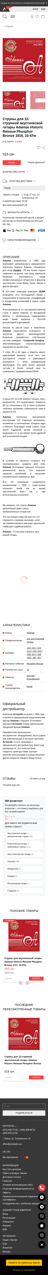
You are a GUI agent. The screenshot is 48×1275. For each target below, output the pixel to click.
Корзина (7, 1225)
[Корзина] (43, 16)
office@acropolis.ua (12, 1144)
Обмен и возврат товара (15, 1173)
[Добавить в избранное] (38, 147)
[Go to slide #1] (14, 100)
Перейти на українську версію (24, 1262)
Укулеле (13, 861)
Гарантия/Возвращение (21, 240)
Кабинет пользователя (17, 1210)
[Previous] (20, 983)
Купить (11, 162)
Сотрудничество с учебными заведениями (24, 1203)
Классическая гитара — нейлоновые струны (19, 845)
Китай (29, 686)
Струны (9, 26)
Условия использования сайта (18, 1185)
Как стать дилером (12, 1169)
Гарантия (7, 1181)
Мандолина (14, 869)
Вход (5, 1214)
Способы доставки (20, 181)
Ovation (17, 270)
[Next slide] (41, 60)
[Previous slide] (7, 60)
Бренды (7, 1251)
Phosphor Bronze (35, 664)
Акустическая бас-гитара (20, 854)
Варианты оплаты (18, 212)
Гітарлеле (13, 891)
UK (4, 1152)
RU (9, 1152)
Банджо (12, 876)
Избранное (8, 1222)
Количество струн (14, 172)
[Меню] (13, 16)
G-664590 (8, 1077)
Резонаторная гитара (18, 883)
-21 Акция (9, 921)
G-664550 (8, 979)
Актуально (9, 1236)
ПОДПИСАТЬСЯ (24, 1113)
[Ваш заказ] (32, 16)
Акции (6, 1240)
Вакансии (7, 1248)
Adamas (31, 633)
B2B (43, 9)
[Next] (27, 983)
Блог (36, 9)
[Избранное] (37, 16)
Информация (11, 1165)
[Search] (5, 16)
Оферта (7, 1192)
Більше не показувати (24, 1270)
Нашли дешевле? (36, 162)
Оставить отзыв (37, 778)
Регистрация (9, 1218)
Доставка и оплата (12, 1177)
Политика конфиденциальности (18, 1189)
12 (28, 670)
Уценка (13, 1240)
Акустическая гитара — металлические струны (20, 834)
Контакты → (10, 1126)
